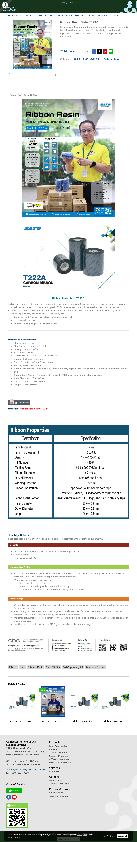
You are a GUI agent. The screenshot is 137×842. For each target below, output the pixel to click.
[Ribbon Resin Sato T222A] (32, 45)
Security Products (58, 756)
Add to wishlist (72, 51)
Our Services (55, 771)
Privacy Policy (56, 792)
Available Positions (59, 783)
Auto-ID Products (58, 752)
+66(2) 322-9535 (18, 769)
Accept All (122, 836)
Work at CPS (55, 780)
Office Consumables (60, 762)
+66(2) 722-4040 (36, 769)
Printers (53, 749)
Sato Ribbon (111, 59)
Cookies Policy (14, 837)
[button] (127, 9)
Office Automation (59, 759)
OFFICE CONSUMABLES (88, 59)
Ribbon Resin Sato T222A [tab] (23, 95)
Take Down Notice (58, 796)
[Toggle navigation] (133, 9)
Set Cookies (108, 836)
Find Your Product (58, 746)
